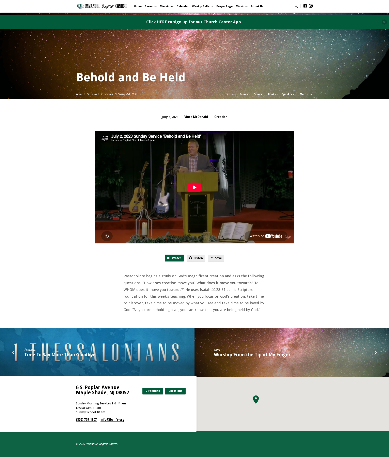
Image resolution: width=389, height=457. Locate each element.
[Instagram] (311, 6)
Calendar (183, 6)
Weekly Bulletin (202, 6)
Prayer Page (224, 6)
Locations (175, 390)
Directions (152, 390)
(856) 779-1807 (86, 419)
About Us (257, 6)
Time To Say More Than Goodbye (59, 354)
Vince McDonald (196, 117)
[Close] (384, 22)
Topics (243, 94)
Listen (198, 258)
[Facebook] (305, 6)
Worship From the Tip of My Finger (252, 354)
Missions (242, 6)
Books (272, 94)
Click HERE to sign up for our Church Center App (193, 21)
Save (218, 258)
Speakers (288, 94)
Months (305, 94)
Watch (176, 258)
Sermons (151, 6)
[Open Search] (296, 6)
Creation (106, 94)
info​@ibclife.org (112, 419)
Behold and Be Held (126, 94)
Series (258, 94)
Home (138, 6)
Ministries (166, 6)
